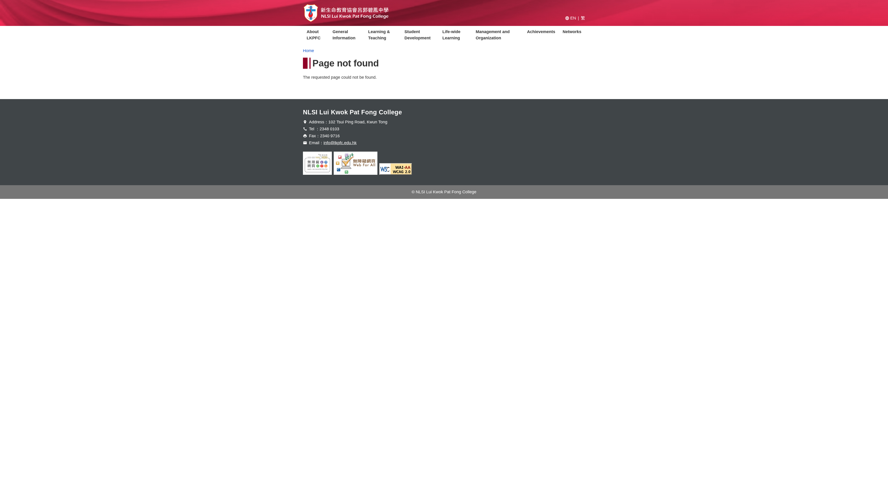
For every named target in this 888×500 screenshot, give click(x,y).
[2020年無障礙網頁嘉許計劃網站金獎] (317, 163)
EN (573, 18)
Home (308, 50)
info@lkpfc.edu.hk (340, 143)
